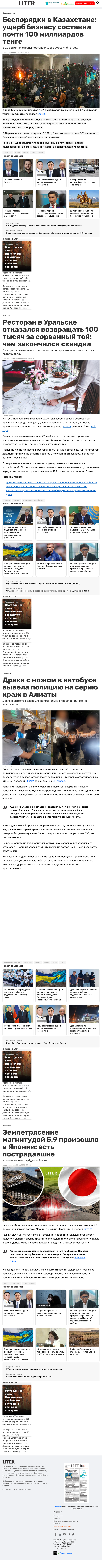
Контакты (57, 1524)
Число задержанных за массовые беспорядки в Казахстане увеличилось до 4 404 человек (49, 233)
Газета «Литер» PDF (62, 1526)
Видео (46, 962)
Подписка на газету (84, 3)
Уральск (7, 500)
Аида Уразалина (9, 709)
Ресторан (16, 500)
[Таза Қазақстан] (68, 3)
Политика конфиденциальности (65, 1521)
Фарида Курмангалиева (12, 359)
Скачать (57, 1506)
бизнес (25, 152)
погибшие (16, 1283)
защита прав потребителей (33, 500)
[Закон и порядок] (53, 3)
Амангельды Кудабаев (12, 962)
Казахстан (8, 152)
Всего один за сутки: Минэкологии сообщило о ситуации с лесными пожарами (14, 257)
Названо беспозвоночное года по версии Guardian (29, 1377)
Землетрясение (29, 1283)
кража (54, 962)
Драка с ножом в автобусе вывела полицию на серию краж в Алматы (15, 305)
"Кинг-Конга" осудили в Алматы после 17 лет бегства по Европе (36, 1043)
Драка (62, 962)
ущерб (17, 152)
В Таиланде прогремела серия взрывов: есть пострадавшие (34, 1369)
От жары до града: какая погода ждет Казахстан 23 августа (15, 289)
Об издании (58, 1516)
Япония (6, 1283)
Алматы (38, 962)
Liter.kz (67, 426)
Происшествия (11, 244)
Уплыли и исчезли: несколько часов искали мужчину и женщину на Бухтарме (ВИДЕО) (48, 591)
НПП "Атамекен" (37, 152)
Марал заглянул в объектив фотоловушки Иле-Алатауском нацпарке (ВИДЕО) (43, 583)
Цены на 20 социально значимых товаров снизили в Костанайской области (51, 482)
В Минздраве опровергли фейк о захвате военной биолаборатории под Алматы (44, 226)
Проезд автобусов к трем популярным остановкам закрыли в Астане (15, 297)
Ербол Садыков (8, 52)
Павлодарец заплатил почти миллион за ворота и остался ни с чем (46, 486)
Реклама (56, 1518)
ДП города (59, 781)
